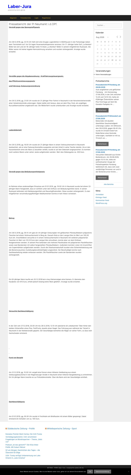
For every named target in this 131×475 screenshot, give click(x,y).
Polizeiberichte (26, 18)
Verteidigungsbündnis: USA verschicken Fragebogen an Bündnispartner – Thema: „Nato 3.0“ (24, 439)
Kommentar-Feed (102, 200)
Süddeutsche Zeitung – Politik (21, 428)
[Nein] (129, 472)
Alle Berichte (109, 184)
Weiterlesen (102, 110)
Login (36, 18)
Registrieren (46, 18)
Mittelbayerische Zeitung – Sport (62, 428)
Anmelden (100, 194)
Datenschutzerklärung (102, 471)
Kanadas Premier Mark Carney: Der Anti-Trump (24, 434)
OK (90, 471)
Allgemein (13, 18)
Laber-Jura (19, 6)
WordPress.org (101, 203)
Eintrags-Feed (101, 197)
